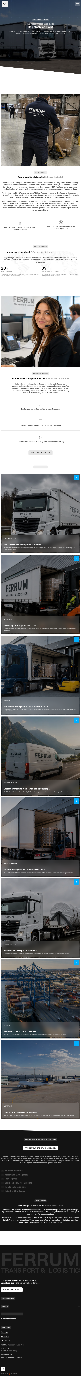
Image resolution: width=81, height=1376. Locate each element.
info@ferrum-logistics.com (11, 1357)
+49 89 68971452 (7, 1354)
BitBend (14, 1374)
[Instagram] (3, 1369)
